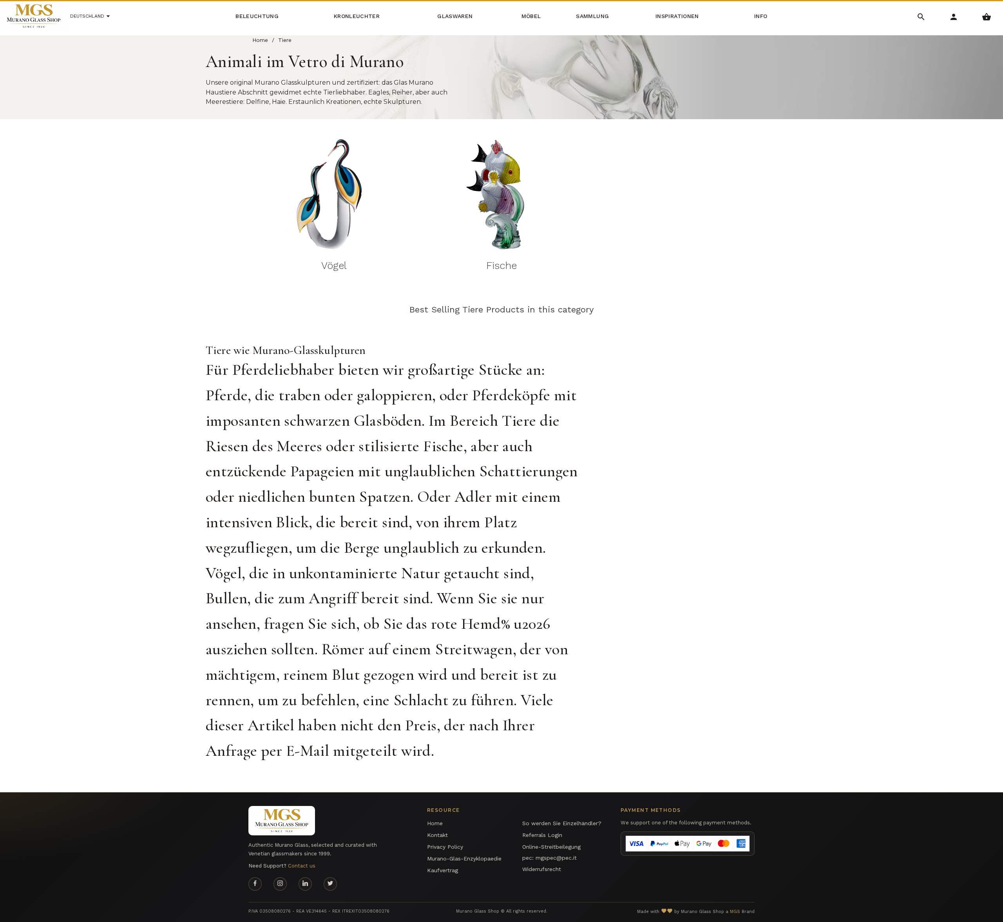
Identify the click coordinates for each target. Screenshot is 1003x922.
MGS (735, 911)
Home (435, 823)
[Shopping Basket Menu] (986, 16)
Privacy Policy (445, 847)
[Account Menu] (954, 16)
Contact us (301, 866)
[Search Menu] (921, 16)
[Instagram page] (280, 884)
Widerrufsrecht (541, 869)
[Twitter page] (330, 884)
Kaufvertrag (442, 870)
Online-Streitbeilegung (551, 847)
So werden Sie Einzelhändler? (561, 823)
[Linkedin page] (305, 884)
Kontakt (437, 835)
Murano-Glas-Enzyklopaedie (464, 858)
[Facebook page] (255, 884)
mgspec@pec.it (556, 858)
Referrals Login (542, 835)
